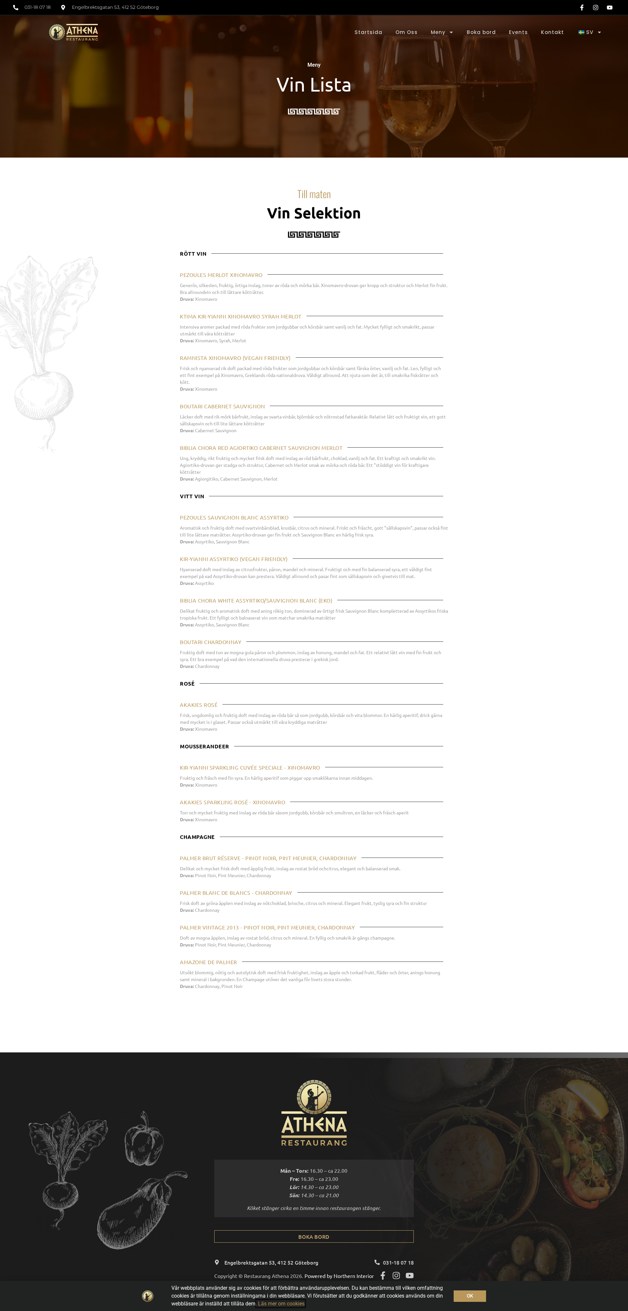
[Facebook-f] (383, 1275)
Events (518, 32)
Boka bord (481, 32)
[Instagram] (396, 1275)
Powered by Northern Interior (339, 1275)
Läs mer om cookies (281, 1304)
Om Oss (406, 32)
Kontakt (552, 32)
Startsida (368, 32)
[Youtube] (410, 1275)
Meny (438, 32)
